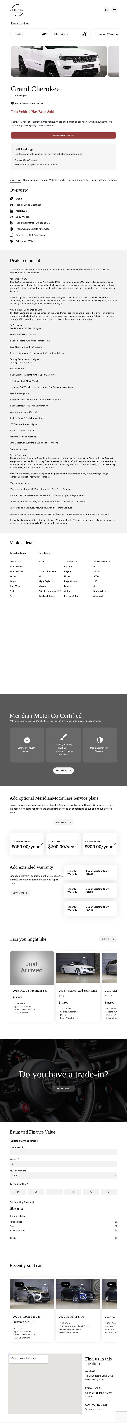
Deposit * (14, 1159)
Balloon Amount (18, 1170)
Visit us (113, 180)
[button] (106, 10)
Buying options (98, 180)
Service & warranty (78, 180)
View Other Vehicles (63, 135)
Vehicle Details (57, 180)
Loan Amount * (17, 1147)
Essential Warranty (72, 872)
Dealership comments (35, 180)
